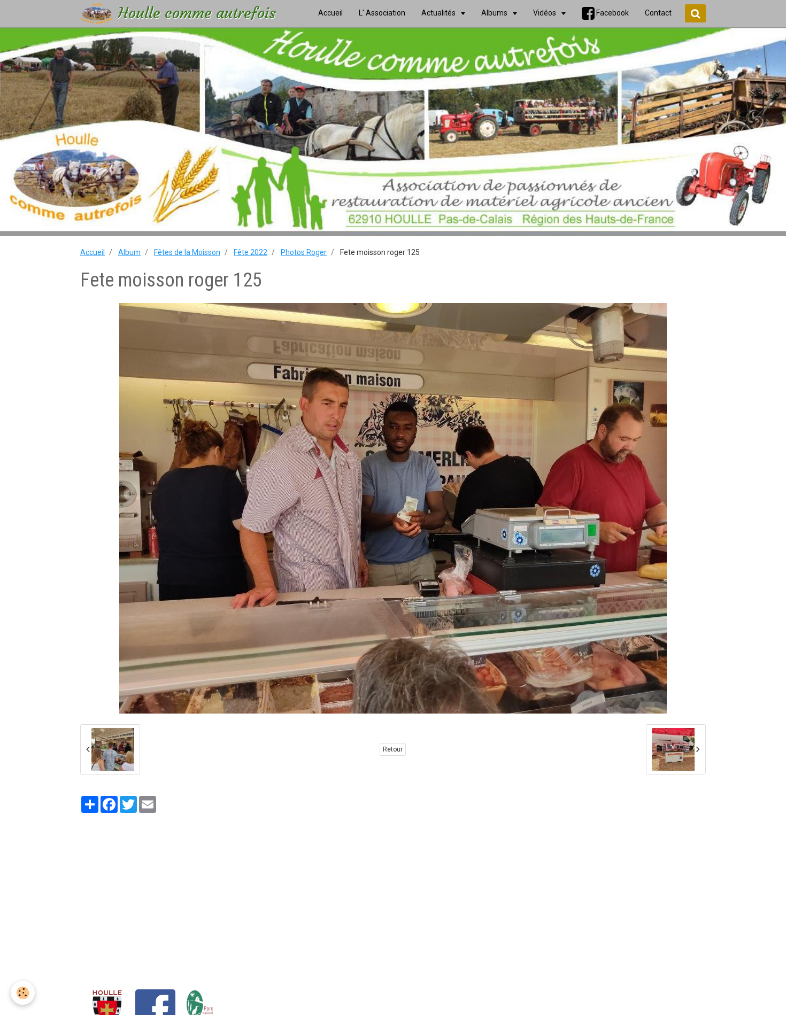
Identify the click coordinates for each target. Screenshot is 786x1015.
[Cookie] (23, 993)
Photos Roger (304, 252)
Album (129, 252)
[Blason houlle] (107, 1009)
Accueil (92, 252)
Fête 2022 (250, 252)
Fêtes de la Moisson (187, 252)
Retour (393, 749)
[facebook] (155, 1009)
